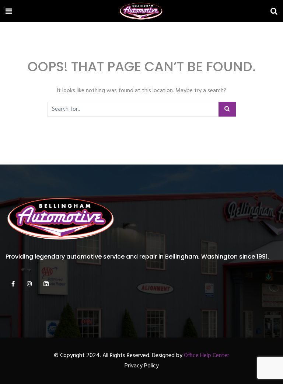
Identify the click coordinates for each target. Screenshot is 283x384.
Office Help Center (206, 355)
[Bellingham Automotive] (141, 12)
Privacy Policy (142, 366)
